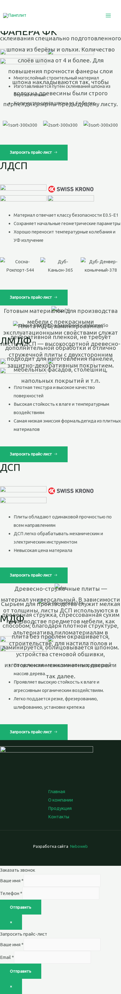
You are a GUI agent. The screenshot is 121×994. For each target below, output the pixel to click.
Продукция (60, 808)
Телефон (11, 893)
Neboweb (78, 846)
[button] (34, 152)
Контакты (58, 816)
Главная (56, 791)
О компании (60, 799)
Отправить (20, 907)
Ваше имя (12, 880)
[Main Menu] (108, 15)
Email (7, 957)
